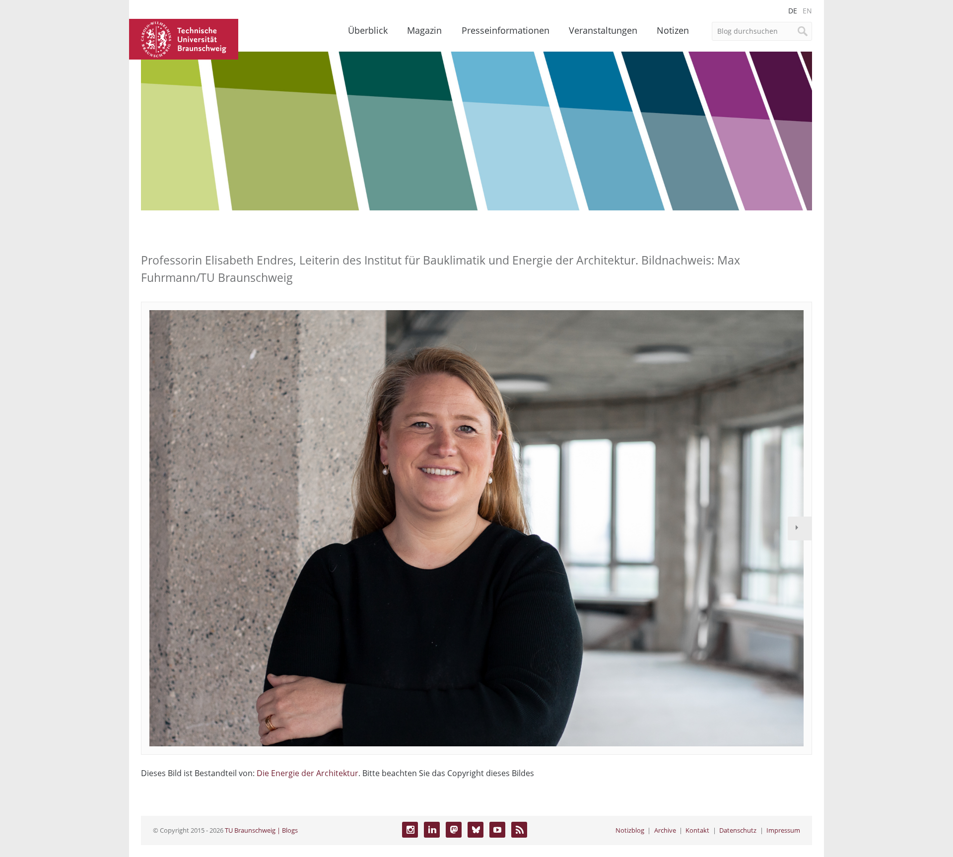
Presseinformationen (505, 30)
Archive (665, 830)
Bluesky (475, 830)
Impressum (783, 830)
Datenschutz (737, 830)
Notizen (673, 30)
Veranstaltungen (603, 30)
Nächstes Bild (800, 528)
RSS (519, 830)
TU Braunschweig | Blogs (261, 830)
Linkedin (432, 830)
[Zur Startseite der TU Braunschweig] (183, 38)
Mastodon (454, 830)
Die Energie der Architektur (307, 773)
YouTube (497, 830)
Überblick (368, 30)
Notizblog (629, 830)
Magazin (424, 30)
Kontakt (697, 830)
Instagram (410, 830)
